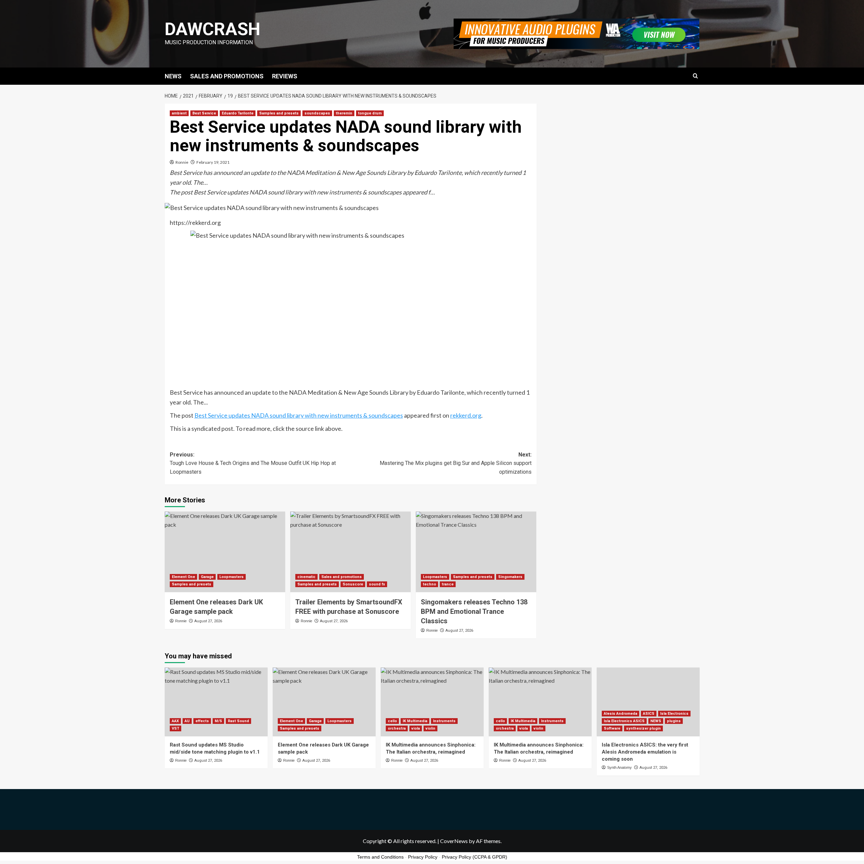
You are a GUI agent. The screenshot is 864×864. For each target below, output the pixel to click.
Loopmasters (231, 577)
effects (202, 721)
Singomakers (510, 577)
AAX (175, 721)
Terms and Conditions (380, 857)
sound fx (377, 584)
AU (187, 721)
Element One (183, 577)
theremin (344, 113)
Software (612, 728)
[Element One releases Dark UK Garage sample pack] (225, 552)
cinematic (306, 577)
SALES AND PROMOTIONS (227, 76)
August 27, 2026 (208, 621)
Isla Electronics (674, 713)
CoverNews (454, 841)
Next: (456, 463)
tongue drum (370, 113)
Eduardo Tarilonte (237, 113)
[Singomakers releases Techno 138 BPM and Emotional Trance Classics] (476, 552)
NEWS (173, 76)
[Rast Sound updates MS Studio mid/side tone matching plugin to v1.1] (216, 701)
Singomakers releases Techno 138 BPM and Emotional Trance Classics (474, 611)
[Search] (695, 76)
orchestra (397, 728)
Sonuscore (353, 584)
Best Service (204, 113)
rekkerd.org (465, 415)
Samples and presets (279, 113)
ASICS (648, 713)
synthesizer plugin (643, 728)
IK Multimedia (415, 721)
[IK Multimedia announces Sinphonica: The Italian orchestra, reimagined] (432, 701)
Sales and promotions (341, 577)
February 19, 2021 (213, 162)
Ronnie (182, 162)
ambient (179, 113)
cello (392, 721)
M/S (218, 721)
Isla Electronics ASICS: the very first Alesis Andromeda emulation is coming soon (645, 752)
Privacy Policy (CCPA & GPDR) (474, 857)
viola (415, 728)
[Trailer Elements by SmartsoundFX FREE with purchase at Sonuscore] (350, 552)
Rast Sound (238, 721)
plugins (674, 721)
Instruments (444, 721)
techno (429, 584)
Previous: (253, 463)
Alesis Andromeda (620, 713)
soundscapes (317, 113)
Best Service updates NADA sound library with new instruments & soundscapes (298, 415)
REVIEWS (284, 76)
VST (175, 728)
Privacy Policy (422, 857)
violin (430, 728)
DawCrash (212, 29)
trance (448, 584)
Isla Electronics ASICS (624, 721)
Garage (207, 577)
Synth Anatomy (619, 767)
